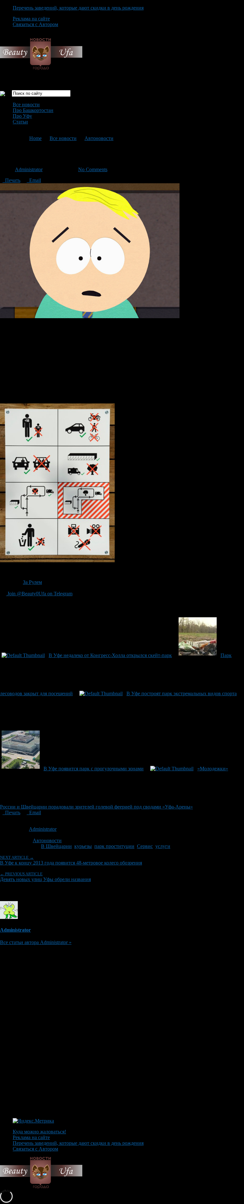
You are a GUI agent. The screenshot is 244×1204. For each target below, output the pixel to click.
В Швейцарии (56, 846)
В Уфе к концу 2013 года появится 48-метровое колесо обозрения (71, 860)
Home (35, 138)
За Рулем (32, 582)
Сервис (145, 846)
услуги (162, 846)
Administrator (29, 169)
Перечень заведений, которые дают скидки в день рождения (78, 7)
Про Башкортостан (33, 110)
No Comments (92, 169)
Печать (11, 180)
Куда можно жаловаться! (39, 1131)
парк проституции (114, 846)
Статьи (20, 121)
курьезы (83, 846)
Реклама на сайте (31, 18)
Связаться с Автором (35, 24)
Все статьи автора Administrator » (35, 942)
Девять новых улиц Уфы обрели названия (45, 877)
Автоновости (99, 138)
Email (34, 180)
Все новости (26, 104)
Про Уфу (22, 116)
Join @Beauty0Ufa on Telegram (39, 593)
